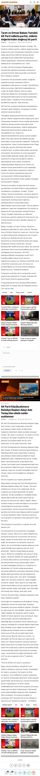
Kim (16, 705)
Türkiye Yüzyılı (20, 292)
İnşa (11, 292)
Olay (22, 705)
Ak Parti (4, 292)
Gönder (7, 370)
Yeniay (35, 705)
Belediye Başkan (7, 705)
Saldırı (28, 705)
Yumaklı (29, 292)
